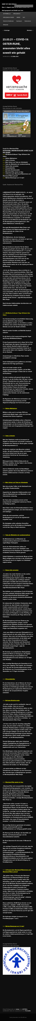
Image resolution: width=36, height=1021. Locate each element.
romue (17, 1009)
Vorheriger (6, 30)
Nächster (30, 30)
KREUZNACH (16, 13)
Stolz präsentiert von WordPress (18, 1017)
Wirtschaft (5, 24)
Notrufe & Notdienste (8, 21)
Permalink (28, 1011)
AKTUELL (25, 1009)
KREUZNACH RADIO (8, 17)
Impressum (19, 21)
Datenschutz (28, 21)
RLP (24, 17)
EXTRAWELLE (7, 13)
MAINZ (18, 17)
